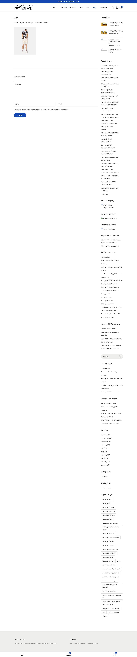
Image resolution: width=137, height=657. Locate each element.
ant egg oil (104, 476)
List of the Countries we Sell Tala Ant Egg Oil (111, 603)
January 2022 (105, 435)
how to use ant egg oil (110, 581)
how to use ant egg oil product (110, 586)
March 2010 (104, 458)
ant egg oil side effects (110, 549)
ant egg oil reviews (109, 541)
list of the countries (109, 591)
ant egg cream (107, 499)
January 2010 (105, 465)
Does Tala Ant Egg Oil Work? (110, 290)
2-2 (16, 18)
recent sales (116, 608)
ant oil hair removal (109, 565)
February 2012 (105, 445)
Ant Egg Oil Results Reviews (110, 287)
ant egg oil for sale (109, 515)
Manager (31, 23)
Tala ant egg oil (114, 612)
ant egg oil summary (109, 553)
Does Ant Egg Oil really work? (110, 314)
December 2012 (106, 442)
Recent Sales (105, 257)
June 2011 (104, 448)
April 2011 (104, 452)
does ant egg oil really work (111, 569)
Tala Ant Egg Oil (106, 297)
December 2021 (106, 438)
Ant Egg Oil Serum (107, 294)
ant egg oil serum (108, 545)
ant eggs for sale (108, 561)
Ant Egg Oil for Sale (107, 317)
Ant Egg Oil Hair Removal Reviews (112, 280)
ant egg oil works (108, 557)
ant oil (119, 561)
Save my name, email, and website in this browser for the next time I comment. (42, 110)
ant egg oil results (108, 533)
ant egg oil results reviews (111, 537)
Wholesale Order (112, 349)
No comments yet (41, 23)
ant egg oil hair (107, 519)
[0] (120, 7)
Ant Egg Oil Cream (107, 301)
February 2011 (105, 455)
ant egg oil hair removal (110, 523)
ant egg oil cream (108, 507)
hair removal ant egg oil (110, 577)
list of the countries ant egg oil (112, 596)
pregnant (106, 608)
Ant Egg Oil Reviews (107, 304)
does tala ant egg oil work (111, 573)
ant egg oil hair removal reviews (110, 528)
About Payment (117, 345)
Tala (104, 612)
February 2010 (105, 462)
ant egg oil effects (109, 511)
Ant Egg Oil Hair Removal (109, 284)
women (105, 616)
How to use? (112, 329)
